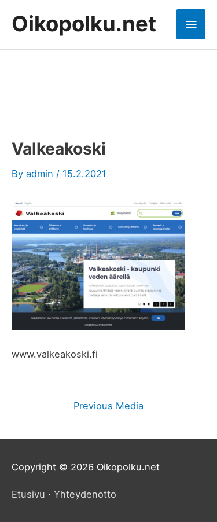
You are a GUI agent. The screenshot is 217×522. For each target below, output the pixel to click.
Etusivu (28, 494)
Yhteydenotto (85, 494)
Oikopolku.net (84, 23)
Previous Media (108, 405)
